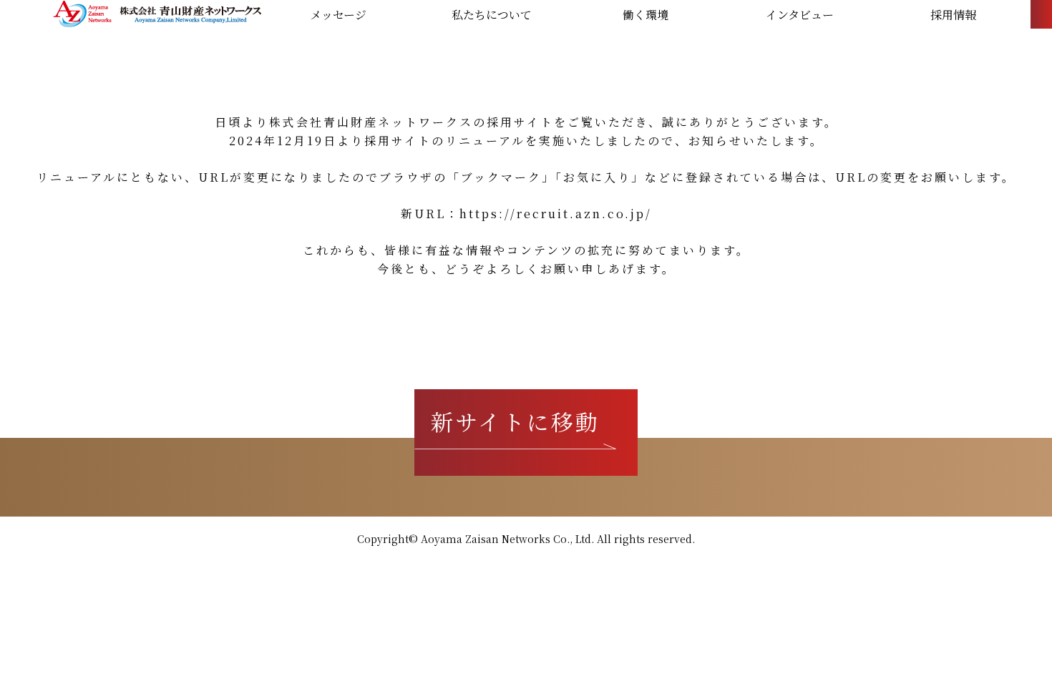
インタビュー (800, 15)
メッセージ (338, 15)
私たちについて (492, 15)
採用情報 (953, 15)
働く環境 (645, 15)
